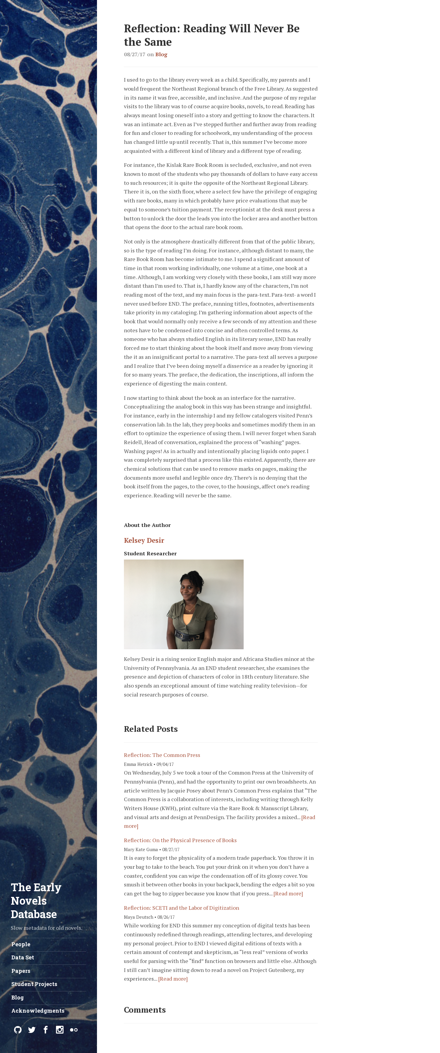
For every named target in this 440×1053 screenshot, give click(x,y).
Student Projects (34, 984)
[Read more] (288, 893)
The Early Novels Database (36, 900)
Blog (161, 54)
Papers (20, 970)
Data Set (22, 957)
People (20, 944)
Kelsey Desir (144, 540)
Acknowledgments (37, 1010)
